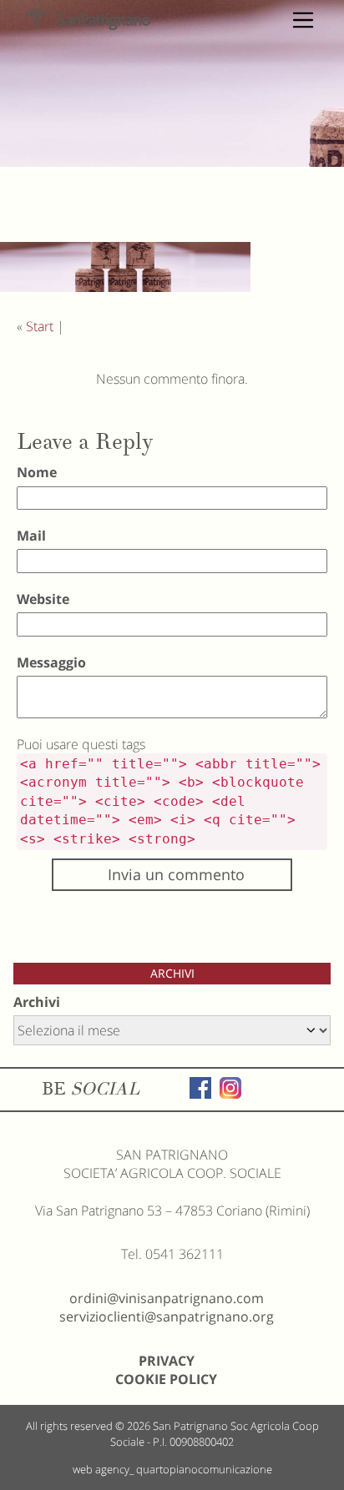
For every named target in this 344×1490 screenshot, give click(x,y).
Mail (31, 535)
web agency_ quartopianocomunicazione (172, 1469)
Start (39, 326)
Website (43, 599)
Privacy (167, 1361)
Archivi (36, 1002)
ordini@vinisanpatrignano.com (166, 1298)
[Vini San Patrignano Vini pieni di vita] (87, 19)
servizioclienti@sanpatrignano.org (166, 1316)
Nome (37, 472)
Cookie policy (166, 1379)
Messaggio (51, 662)
